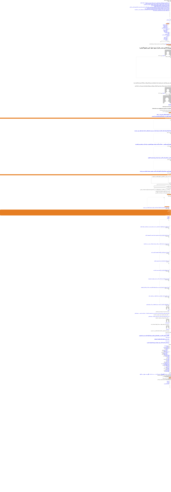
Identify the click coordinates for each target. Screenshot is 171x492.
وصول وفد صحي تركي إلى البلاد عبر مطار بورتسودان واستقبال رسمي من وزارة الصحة (156, 4)
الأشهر (168, 217)
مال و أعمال (165, 37)
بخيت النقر (167, 329)
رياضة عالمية (165, 26)
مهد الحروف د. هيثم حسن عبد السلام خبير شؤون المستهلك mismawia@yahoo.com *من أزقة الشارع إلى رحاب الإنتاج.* (152, 9)
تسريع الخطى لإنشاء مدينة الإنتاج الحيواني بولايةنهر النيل (161, 10)
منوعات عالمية (165, 27)
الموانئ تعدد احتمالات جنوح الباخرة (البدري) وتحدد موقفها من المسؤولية (158, 278)
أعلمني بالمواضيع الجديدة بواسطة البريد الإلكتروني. (162, 192)
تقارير (168, 33)
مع (145, 374)
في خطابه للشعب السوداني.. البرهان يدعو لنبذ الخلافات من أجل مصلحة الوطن (157, 304)
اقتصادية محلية (165, 29)
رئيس (153, 374)
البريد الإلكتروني (168, 186)
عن (149, 374)
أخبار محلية (167, 351)
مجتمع (168, 367)
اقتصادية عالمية (165, 24)
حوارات (168, 360)
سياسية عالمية (165, 25)
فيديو (168, 366)
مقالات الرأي (167, 368)
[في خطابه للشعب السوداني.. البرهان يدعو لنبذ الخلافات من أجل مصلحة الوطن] (164, 303)
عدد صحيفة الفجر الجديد (165, 34)
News (167, 346)
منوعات (168, 35)
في (148, 374)
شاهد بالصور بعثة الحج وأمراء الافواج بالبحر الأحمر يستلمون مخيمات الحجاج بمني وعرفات (155, 171)
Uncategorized (165, 347)
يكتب (141, 374)
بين (154, 374)
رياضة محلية (165, 31)
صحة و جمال (165, 38)
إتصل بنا (168, 382)
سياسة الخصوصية (166, 383)
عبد (152, 374)
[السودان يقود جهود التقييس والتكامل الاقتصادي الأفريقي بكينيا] (164, 251)
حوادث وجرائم (167, 359)
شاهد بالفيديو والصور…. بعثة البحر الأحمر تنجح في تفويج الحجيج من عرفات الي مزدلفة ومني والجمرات (153, 144)
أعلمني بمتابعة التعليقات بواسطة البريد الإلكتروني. (162, 191)
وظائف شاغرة (167, 371)
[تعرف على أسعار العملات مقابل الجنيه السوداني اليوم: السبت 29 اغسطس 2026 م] (164, 234)
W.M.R (163, 55)
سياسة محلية (165, 30)
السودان (162, 374)
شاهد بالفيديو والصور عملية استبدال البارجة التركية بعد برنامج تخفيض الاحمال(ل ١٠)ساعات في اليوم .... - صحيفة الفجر (152, 313)
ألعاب (166, 349)
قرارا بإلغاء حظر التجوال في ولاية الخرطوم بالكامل (161, 6)
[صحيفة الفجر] (168, 19)
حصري (168, 358)
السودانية (159, 374)
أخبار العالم (167, 23)
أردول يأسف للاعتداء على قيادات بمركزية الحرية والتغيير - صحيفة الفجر (158, 316)
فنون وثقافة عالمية (166, 365)
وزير (142, 374)
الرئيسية (168, 381)
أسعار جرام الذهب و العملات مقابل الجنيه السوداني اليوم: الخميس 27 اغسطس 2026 (157, 8)
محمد (146, 374)
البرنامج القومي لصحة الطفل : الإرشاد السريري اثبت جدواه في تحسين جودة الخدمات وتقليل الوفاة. (154, 2)
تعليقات (168, 218)
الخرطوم (166, 374)
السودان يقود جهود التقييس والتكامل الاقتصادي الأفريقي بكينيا (160, 5)
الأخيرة (168, 216)
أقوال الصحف (167, 355)
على (151, 374)
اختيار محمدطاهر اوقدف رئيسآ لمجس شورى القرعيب (161, 270)
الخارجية (168, 374)
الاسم (170, 184)
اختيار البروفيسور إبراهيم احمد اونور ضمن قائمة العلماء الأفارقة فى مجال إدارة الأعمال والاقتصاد (155, 287)
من (144, 374)
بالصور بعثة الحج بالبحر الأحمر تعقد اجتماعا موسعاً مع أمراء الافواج (159, 157)
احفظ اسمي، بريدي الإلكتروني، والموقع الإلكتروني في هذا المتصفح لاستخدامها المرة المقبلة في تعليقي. (155, 189)
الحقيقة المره (167, 322)
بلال (155, 374)
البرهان (170, 374)
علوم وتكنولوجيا (167, 32)
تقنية (166, 36)
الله (157, 374)
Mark (168, 310)
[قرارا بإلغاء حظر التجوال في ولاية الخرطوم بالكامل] (164, 260)
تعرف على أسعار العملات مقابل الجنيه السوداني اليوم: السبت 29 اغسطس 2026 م (157, 3)
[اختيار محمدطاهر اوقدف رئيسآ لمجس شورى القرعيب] (164, 269)
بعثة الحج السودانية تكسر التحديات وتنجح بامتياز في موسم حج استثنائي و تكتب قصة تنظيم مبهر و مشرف (152, 130)
